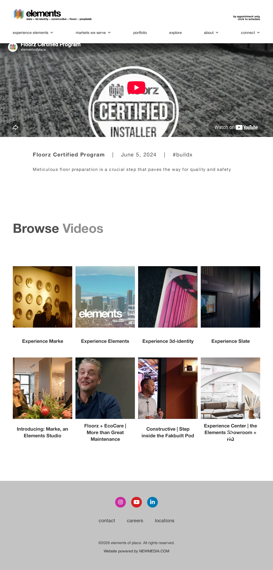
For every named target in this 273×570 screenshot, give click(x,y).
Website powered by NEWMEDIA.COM (136, 551)
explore (175, 32)
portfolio (140, 32)
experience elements (30, 32)
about (209, 32)
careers (135, 520)
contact (107, 520)
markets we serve (91, 32)
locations (164, 520)
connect (248, 32)
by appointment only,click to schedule (246, 17)
